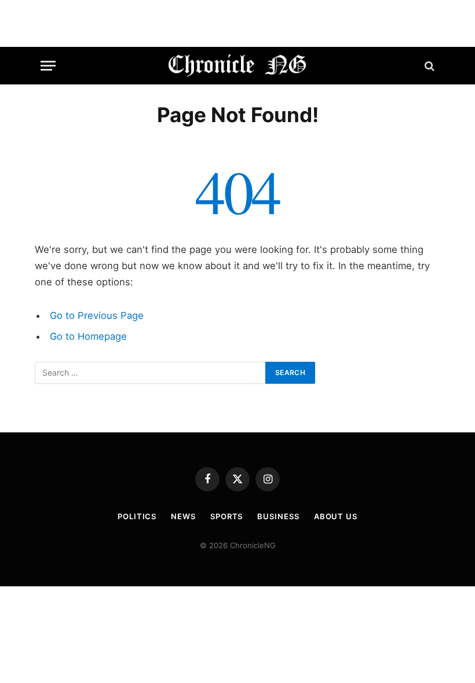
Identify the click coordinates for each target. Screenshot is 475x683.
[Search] (428, 66)
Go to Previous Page (97, 315)
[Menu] (48, 66)
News (183, 516)
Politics (137, 516)
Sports (226, 516)
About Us (335, 516)
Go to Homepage (88, 336)
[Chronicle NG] (237, 66)
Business (278, 516)
